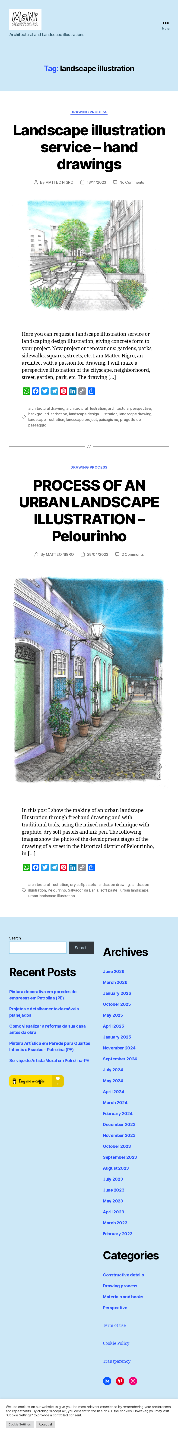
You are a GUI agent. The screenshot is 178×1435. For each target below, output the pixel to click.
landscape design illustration (93, 414)
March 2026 (115, 982)
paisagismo (108, 419)
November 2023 (119, 1135)
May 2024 (113, 1080)
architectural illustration (86, 408)
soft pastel (109, 890)
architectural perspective (129, 408)
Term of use (114, 1325)
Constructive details (123, 1274)
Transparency (116, 1361)
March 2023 (115, 1222)
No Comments (132, 182)
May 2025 (113, 1015)
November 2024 (119, 1047)
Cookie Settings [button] (20, 1424)
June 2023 (113, 1190)
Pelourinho (57, 890)
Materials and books (123, 1296)
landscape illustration (46, 419)
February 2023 (118, 1233)
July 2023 (113, 1179)
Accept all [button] (45, 1424)
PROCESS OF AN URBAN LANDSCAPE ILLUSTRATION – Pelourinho (89, 510)
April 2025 (113, 1026)
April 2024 (113, 1091)
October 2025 (117, 1004)
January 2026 (117, 993)
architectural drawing (46, 408)
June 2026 (113, 971)
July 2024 (113, 1069)
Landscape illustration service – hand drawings (89, 147)
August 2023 (116, 1168)
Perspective (115, 1307)
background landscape (47, 414)
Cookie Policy (116, 1343)
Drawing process (88, 112)
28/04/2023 (97, 554)
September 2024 (120, 1058)
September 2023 (120, 1157)
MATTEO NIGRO (59, 182)
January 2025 (117, 1037)
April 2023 (113, 1211)
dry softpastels (82, 884)
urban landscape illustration (51, 895)
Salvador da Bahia (83, 890)
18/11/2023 (96, 182)
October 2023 (117, 1146)
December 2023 (119, 1124)
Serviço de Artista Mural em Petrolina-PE (49, 1060)
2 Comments (132, 554)
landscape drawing (135, 414)
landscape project (81, 419)
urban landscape (134, 890)
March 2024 (115, 1102)
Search (15, 938)
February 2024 (118, 1113)
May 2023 (113, 1201)
